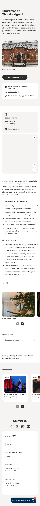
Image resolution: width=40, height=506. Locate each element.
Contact (8, 456)
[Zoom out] (34, 170)
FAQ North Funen (11, 486)
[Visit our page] (11, 426)
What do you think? (12, 483)
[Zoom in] (34, 164)
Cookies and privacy (12, 468)
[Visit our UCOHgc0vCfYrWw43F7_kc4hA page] (23, 426)
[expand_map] (34, 138)
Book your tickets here (14, 77)
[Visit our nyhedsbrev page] (28, 426)
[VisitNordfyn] (10, 436)
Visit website (12, 92)
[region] (20, 154)
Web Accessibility (11, 471)
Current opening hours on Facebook (17, 87)
